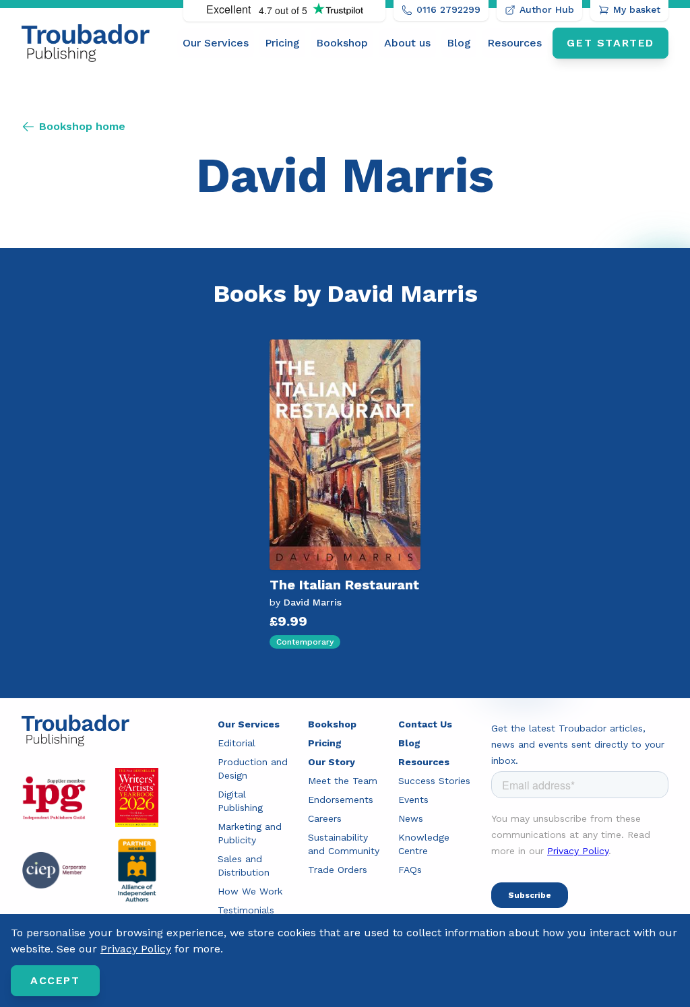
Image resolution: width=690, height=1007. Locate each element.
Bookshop (342, 42)
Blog (459, 42)
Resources (514, 42)
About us (407, 42)
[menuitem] (215, 43)
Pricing (282, 42)
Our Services (216, 42)
